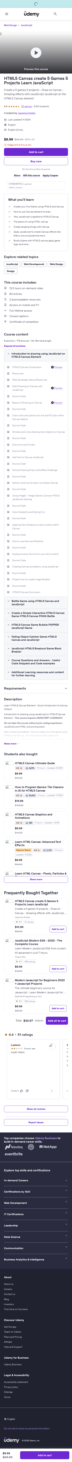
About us (8, 1283)
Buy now (36, 161)
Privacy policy (11, 1387)
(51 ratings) (26, 106)
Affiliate (8, 1341)
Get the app (10, 1326)
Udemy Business (46, 1138)
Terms (7, 1397)
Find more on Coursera (16, 1309)
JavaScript (26, 25)
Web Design (10, 25)
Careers (8, 1289)
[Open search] (55, 14)
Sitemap (8, 1391)
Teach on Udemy (12, 1331)
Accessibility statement (16, 1382)
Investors (9, 1304)
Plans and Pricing (13, 1336)
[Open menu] (6, 14)
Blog (6, 1299)
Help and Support (13, 1346)
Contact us (9, 1294)
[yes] (21, 1091)
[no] (27, 1091)
